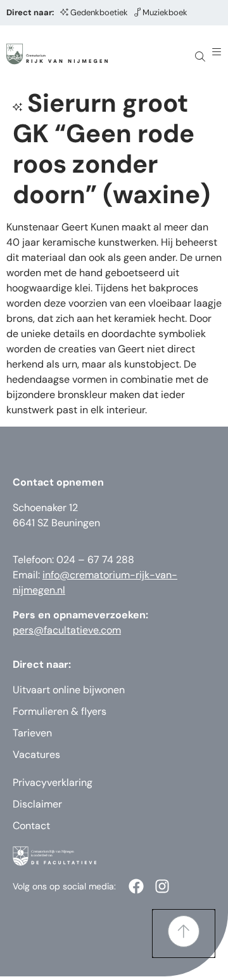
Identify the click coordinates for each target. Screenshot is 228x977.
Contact (31, 825)
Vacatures (36, 754)
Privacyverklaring (52, 782)
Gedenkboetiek (99, 12)
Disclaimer (37, 804)
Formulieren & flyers (59, 711)
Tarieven (32, 733)
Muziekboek (164, 12)
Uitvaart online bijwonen (69, 689)
